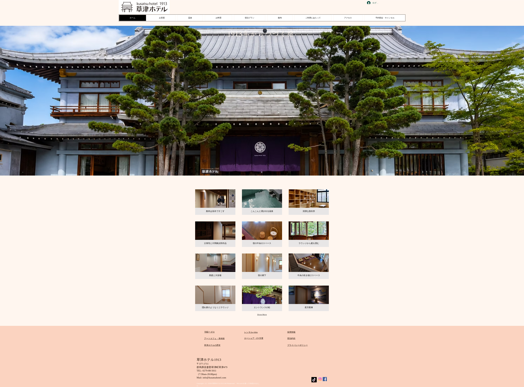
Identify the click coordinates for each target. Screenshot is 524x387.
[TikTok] (314, 379)
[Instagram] (320, 379)
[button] (215, 202)
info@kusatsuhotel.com (214, 377)
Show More (262, 314)
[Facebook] (325, 379)
